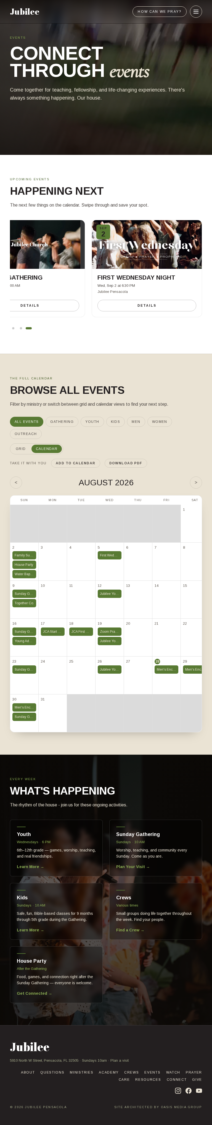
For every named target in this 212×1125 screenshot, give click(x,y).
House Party (24, 565)
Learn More (30, 866)
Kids (115, 422)
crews (131, 1072)
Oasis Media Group (181, 1107)
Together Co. (24, 603)
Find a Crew (130, 930)
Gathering (62, 422)
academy (109, 1072)
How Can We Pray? (159, 12)
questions (52, 1072)
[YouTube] (199, 1091)
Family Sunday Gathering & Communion (25, 555)
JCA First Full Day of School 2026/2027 (82, 632)
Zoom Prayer (110, 632)
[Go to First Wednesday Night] (28, 328)
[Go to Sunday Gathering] (21, 328)
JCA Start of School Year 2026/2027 (54, 632)
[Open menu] (196, 12)
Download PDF (125, 463)
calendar (47, 449)
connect (177, 1080)
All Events (27, 422)
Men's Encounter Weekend (167, 669)
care (124, 1080)
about (28, 1072)
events (152, 1072)
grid (21, 449)
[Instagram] (178, 1091)
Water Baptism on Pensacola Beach (25, 574)
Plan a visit (119, 1060)
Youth (92, 422)
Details (146, 306)
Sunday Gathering (25, 632)
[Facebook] (189, 1091)
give (197, 1080)
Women (159, 422)
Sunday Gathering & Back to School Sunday (25, 594)
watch (173, 1072)
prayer (194, 1072)
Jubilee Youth (110, 594)
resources (148, 1080)
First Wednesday (110, 555)
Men (136, 422)
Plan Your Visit (133, 866)
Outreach (26, 434)
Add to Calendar (76, 463)
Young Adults (24, 641)
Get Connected (34, 993)
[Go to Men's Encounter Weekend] (13, 328)
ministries (81, 1072)
